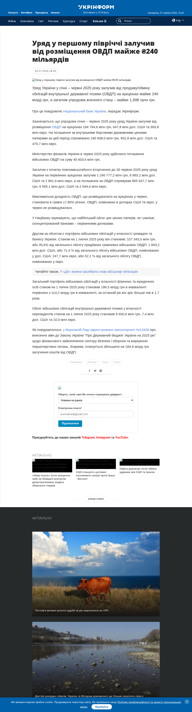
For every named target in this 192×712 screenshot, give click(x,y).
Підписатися (70, 423)
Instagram (103, 437)
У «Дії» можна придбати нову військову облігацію (99, 272)
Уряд (105, 362)
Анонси (55, 12)
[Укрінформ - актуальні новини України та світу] (96, 7)
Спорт (84, 21)
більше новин (96, 499)
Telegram (88, 437)
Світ (41, 21)
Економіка (27, 21)
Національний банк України (84, 111)
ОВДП (56, 127)
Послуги (13, 12)
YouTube (121, 437)
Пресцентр (41, 12)
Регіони (53, 21)
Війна (12, 21)
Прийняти (101, 706)
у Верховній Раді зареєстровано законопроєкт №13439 (106, 330)
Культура (69, 21)
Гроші (116, 362)
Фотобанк (26, 12)
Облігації (92, 362)
